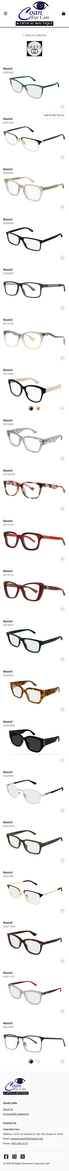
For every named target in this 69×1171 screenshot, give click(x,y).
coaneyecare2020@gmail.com (26, 1138)
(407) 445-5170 (19, 1143)
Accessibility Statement (16, 1114)
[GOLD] (37, 1061)
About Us (8, 1109)
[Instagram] (14, 1157)
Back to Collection (36, 35)
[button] (5, 13)
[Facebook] (6, 1157)
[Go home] (34, 13)
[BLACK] (31, 408)
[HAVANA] (37, 408)
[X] (23, 1157)
